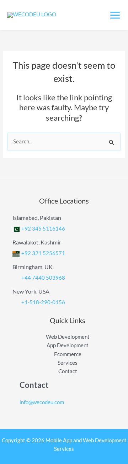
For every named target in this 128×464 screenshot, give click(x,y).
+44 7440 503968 (43, 277)
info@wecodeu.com (42, 402)
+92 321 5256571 (43, 253)
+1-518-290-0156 (43, 302)
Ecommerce (67, 354)
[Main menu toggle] (115, 15)
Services (68, 363)
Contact (67, 371)
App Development (68, 345)
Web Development (68, 337)
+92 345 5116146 (43, 228)
